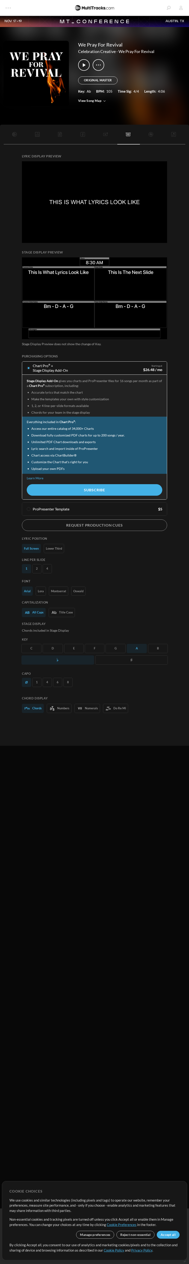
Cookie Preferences (121, 1225)
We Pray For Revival (136, 51)
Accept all (168, 1235)
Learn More (35, 478)
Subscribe (94, 490)
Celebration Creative (97, 51)
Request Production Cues (94, 525)
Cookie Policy (114, 1250)
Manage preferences (95, 1235)
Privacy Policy (141, 1250)
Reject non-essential (135, 1235)
